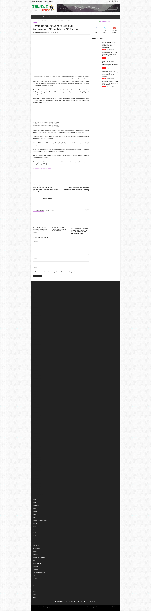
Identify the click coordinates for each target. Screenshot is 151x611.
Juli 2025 (35, 326)
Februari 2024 (36, 370)
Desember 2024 (37, 344)
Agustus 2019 (36, 467)
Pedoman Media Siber (84, 606)
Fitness (34, 526)
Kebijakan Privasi (95, 606)
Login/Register (108, 609)
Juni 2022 (35, 423)
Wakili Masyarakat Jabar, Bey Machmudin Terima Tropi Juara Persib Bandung (45, 189)
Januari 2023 (36, 404)
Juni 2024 (35, 360)
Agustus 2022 (36, 418)
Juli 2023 (35, 389)
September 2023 (37, 383)
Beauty (34, 508)
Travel (55, 17)
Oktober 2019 (36, 462)
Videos (61, 17)
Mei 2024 (35, 362)
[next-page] (88, 210)
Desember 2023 (37, 376)
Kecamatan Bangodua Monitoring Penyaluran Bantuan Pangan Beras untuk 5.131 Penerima (110, 63)
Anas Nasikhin (39, 32)
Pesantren (35, 569)
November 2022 (37, 410)
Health (34, 533)
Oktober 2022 (36, 412)
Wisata (34, 597)
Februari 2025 (36, 339)
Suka (96, 27)
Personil (76, 606)
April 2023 (35, 397)
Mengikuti (105, 27)
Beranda (34, 20)
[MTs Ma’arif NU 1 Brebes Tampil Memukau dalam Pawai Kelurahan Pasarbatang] (96, 45)
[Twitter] (115, 1)
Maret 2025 (35, 336)
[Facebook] (110, 1)
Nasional (35, 551)
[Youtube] (118, 1)
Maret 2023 (35, 399)
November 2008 (37, 483)
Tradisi (34, 588)
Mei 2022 (35, 425)
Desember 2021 (37, 439)
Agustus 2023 (36, 386)
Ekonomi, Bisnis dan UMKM (40, 520)
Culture (34, 514)
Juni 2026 (35, 297)
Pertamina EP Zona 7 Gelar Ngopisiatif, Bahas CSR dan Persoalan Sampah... (109, 54)
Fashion (49, 17)
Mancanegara (36, 548)
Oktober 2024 (36, 349)
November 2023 (37, 378)
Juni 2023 (35, 391)
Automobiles (36, 505)
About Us (70, 606)
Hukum (34, 539)
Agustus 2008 (36, 489)
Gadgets (35, 529)
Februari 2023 (36, 402)
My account (115, 609)
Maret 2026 (35, 305)
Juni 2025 (35, 328)
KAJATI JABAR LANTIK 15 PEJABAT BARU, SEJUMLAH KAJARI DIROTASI (59, 229)
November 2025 (37, 315)
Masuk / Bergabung (37, 1)
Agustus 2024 (36, 355)
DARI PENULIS (50, 210)
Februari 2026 (36, 307)
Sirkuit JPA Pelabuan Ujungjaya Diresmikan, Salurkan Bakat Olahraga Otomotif (76, 189)
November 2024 (37, 347)
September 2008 (37, 486)
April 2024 (35, 365)
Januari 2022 (36, 436)
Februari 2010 (36, 481)
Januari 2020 (36, 454)
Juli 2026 (35, 294)
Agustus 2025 (36, 323)
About (45, 1)
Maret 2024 (35, 368)
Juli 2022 (35, 420)
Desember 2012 (37, 478)
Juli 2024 (35, 357)
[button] (117, 17)
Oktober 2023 (36, 381)
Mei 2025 (35, 331)
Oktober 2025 (36, 318)
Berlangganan (114, 28)
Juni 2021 (35, 449)
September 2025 (37, 320)
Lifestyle (42, 17)
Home (35, 17)
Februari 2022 (36, 433)
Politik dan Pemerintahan (39, 572)
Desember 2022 (37, 407)
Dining (34, 517)
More (66, 17)
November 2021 (37, 441)
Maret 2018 (35, 475)
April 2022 (35, 428)
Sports (34, 585)
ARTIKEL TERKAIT (39, 210)
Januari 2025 (36, 341)
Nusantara (35, 554)
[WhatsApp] (46, 37)
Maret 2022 (35, 431)
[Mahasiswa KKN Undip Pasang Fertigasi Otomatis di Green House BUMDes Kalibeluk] (96, 74)
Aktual (39, 20)
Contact (50, 1)
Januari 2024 (36, 373)
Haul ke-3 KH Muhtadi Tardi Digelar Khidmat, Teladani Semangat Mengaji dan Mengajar (40, 230)
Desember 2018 (37, 470)
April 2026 (35, 302)
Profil (34, 575)
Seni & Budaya (36, 578)
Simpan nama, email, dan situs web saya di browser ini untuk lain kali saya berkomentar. (57, 272)
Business (35, 511)
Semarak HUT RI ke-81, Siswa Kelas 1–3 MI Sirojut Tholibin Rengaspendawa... (110, 83)
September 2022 (37, 415)
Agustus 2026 (36, 292)
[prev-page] (86, 210)
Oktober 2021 (36, 444)
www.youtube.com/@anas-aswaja (42, 168)
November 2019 (37, 460)
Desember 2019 (37, 457)
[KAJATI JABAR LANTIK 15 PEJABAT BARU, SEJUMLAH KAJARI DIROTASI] (60, 220)
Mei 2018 (35, 473)
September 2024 (37, 352)
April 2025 (35, 334)
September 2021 (37, 446)
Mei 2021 (35, 452)
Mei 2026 (35, 299)
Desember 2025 (37, 313)
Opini (34, 560)
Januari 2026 (36, 310)
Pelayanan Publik (37, 563)
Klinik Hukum (36, 545)
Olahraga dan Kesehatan (39, 557)
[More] (51, 37)
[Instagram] (112, 1)
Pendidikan (35, 566)
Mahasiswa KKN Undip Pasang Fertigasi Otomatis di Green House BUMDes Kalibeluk (110, 74)
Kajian (34, 542)
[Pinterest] (42, 37)
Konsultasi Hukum (105, 606)
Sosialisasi (35, 582)
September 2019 (37, 465)
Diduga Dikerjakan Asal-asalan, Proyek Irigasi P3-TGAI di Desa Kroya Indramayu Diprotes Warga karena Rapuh (79, 231)
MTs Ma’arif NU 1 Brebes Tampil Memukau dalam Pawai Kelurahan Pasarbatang (109, 45)
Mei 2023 (35, 394)
